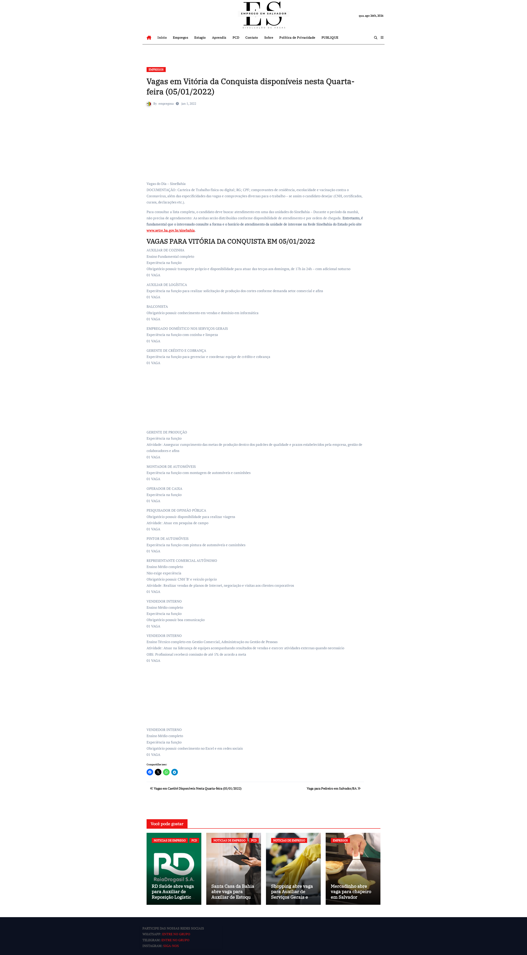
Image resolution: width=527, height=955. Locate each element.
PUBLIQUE (330, 37)
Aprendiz (219, 37)
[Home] (148, 37)
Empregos (180, 37)
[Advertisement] (256, 150)
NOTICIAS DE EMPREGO (170, 840)
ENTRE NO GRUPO (176, 934)
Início (162, 37)
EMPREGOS (156, 69)
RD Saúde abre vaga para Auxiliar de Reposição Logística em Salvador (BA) (173, 894)
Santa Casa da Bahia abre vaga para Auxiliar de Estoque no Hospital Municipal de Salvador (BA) (232, 899)
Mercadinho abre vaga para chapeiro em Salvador (351, 891)
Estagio (200, 37)
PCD (236, 37)
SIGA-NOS (171, 946)
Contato (251, 37)
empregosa (166, 103)
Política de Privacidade (297, 37)
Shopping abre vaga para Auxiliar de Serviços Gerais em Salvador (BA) (292, 894)
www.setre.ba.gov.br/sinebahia (171, 230)
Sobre (268, 37)
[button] (382, 37)
